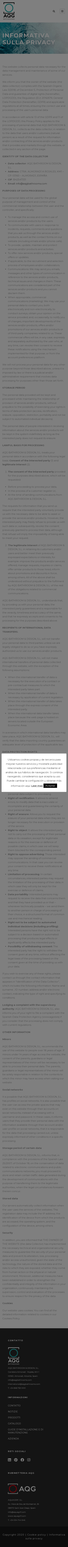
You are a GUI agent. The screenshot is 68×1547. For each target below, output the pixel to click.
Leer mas (37, 785)
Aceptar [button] (50, 785)
